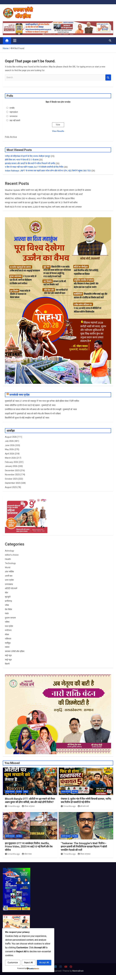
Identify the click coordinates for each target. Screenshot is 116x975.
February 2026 (11, 462)
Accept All (44, 962)
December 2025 (12, 470)
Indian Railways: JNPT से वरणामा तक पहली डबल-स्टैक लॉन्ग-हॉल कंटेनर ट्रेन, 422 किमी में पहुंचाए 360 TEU (48, 170)
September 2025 (12, 483)
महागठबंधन (14, 112)
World (7, 567)
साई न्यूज (8, 655)
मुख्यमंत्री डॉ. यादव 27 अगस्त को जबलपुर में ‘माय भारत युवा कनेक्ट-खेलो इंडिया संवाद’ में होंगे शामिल (42, 401)
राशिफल (8, 638)
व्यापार (7, 647)
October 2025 (11, 479)
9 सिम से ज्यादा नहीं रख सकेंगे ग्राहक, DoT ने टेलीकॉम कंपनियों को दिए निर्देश (34, 167)
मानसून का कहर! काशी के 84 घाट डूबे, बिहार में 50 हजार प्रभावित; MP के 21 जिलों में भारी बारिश (41, 202)
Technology (10, 563)
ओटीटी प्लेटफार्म (11, 588)
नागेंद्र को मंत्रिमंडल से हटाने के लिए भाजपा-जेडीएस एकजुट (27, 156)
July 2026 (9, 441)
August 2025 (11, 487)
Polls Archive (11, 137)
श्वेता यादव (28, 854)
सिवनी (7, 664)
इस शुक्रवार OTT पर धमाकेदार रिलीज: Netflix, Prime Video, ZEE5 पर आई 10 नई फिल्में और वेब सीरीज (28, 846)
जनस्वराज (13, 116)
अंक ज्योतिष (9, 571)
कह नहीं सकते (15, 120)
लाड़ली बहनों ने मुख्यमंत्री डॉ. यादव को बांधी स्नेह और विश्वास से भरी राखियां (33, 413)
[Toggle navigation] (15, 40)
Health (8, 559)
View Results (58, 131)
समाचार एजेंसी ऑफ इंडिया (14, 651)
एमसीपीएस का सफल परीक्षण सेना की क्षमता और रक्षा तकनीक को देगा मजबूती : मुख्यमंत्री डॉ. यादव (41, 409)
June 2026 (10, 445)
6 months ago (13, 854)
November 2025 (12, 474)
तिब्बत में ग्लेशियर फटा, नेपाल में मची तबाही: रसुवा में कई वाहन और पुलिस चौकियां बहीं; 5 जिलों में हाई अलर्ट (44, 194)
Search (108, 77)
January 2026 (11, 466)
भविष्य (7, 622)
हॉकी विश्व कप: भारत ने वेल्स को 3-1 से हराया (21, 159)
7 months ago (69, 854)
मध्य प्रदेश (9, 626)
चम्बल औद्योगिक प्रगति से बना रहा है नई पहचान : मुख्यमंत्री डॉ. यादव (30, 405)
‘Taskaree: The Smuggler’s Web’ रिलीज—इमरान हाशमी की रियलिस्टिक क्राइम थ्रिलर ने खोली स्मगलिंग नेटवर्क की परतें (84, 846)
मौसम (7, 634)
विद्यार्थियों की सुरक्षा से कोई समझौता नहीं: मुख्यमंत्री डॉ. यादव (27, 417)
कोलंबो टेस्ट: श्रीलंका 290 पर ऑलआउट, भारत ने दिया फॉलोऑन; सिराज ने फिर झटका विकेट (40, 198)
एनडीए (12, 108)
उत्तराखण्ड (9, 584)
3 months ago (13, 806)
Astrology (9, 550)
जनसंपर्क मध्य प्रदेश (19, 394)
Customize (13, 962)
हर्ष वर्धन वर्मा (84, 806)
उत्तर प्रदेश (9, 580)
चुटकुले (7, 596)
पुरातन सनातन (10, 618)
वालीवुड (7, 643)
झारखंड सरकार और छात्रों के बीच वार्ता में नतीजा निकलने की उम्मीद (30, 163)
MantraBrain (78, 971)
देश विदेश (8, 609)
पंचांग (7, 613)
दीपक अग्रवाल (29, 806)
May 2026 (9, 449)
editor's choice (12, 555)
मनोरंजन (8, 630)
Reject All (28, 962)
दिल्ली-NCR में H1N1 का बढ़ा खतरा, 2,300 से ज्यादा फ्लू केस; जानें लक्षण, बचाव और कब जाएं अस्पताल (43, 207)
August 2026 (11, 437)
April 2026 (9, 453)
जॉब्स (7, 605)
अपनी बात (8, 576)
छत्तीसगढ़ (8, 601)
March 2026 (10, 458)
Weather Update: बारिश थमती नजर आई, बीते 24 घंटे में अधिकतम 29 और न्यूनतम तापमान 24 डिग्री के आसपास (48, 190)
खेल (6, 592)
